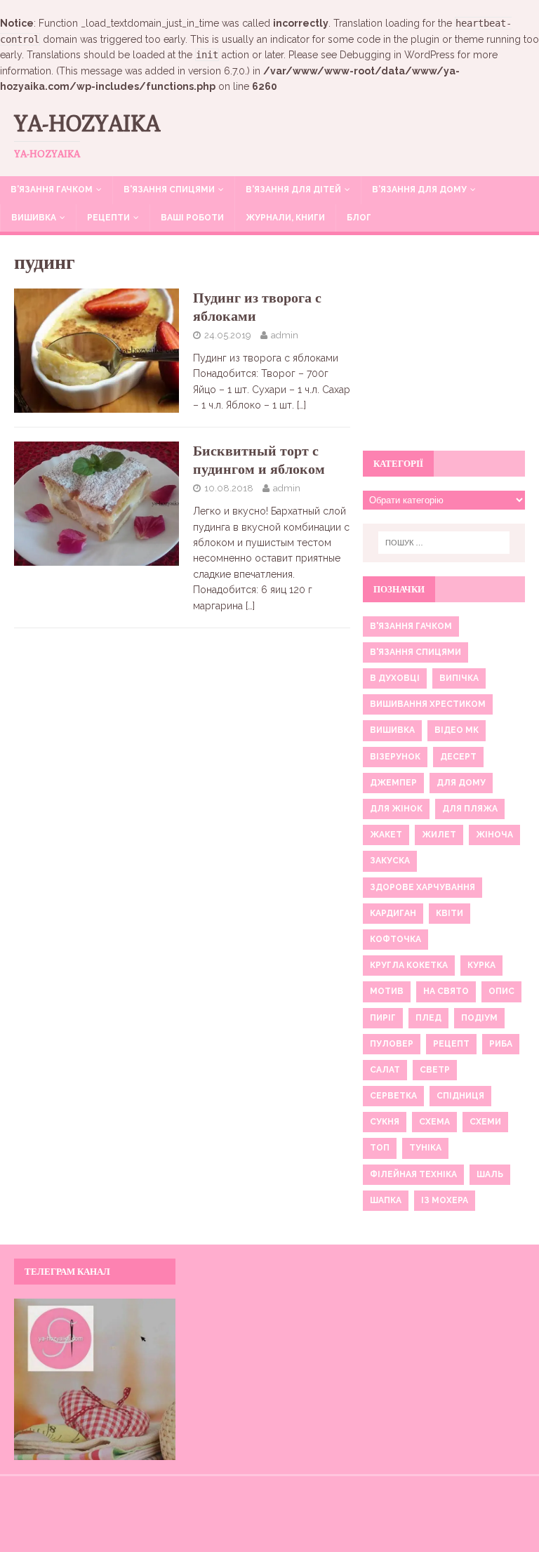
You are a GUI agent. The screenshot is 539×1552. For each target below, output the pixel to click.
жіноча (494, 835)
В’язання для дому (419, 189)
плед (428, 1018)
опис (501, 991)
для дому (461, 783)
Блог (359, 218)
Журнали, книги (285, 218)
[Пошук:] (444, 542)
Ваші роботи (192, 218)
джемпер (393, 783)
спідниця (460, 1096)
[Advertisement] (443, 351)
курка (481, 965)
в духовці (395, 678)
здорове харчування (422, 887)
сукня (384, 1122)
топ (380, 1148)
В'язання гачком (411, 626)
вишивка (392, 730)
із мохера (444, 1200)
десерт (458, 757)
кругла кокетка (409, 965)
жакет (386, 835)
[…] (301, 405)
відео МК (456, 730)
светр (435, 1070)
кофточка (395, 939)
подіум (479, 1018)
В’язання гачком (52, 189)
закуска (390, 860)
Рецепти (108, 218)
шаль (490, 1174)
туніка (425, 1148)
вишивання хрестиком (428, 704)
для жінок (396, 809)
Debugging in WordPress (397, 54)
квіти (449, 913)
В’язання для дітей (293, 189)
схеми (485, 1122)
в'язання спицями (415, 652)
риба (500, 1044)
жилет (439, 835)
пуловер (391, 1044)
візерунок (395, 757)
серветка (393, 1096)
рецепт (451, 1044)
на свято (446, 991)
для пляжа (470, 809)
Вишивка (33, 218)
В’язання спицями (169, 189)
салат (385, 1070)
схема (434, 1122)
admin (284, 335)
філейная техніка (413, 1174)
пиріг (383, 1018)
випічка (459, 678)
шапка (385, 1200)
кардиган (393, 913)
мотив (387, 991)
